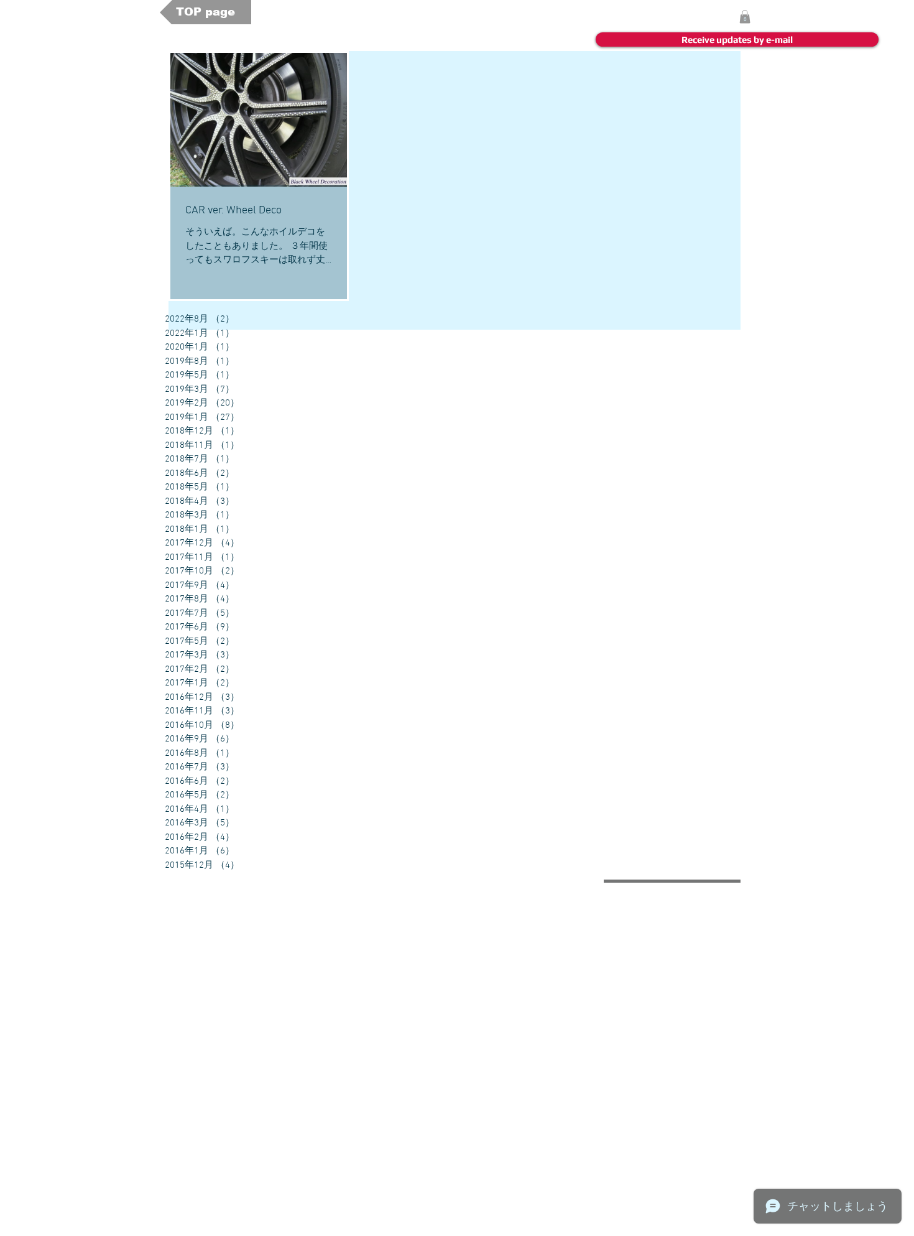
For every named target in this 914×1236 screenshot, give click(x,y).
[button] (744, 17)
